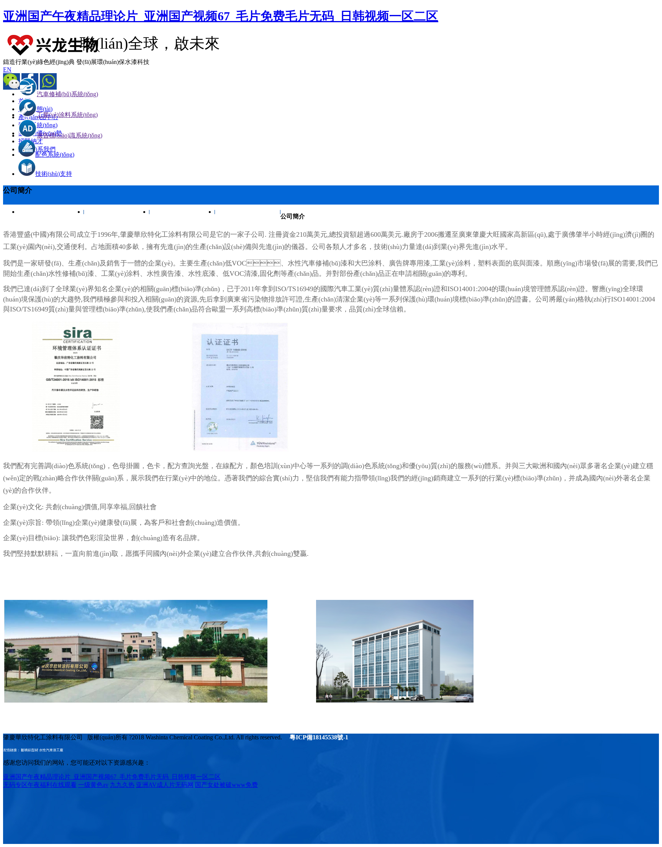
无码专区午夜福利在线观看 (40, 784)
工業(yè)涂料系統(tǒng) (67, 114)
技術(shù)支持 (53, 173)
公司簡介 (51, 211)
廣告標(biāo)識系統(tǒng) (69, 135)
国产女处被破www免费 (226, 784)
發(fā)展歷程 (247, 211)
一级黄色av (93, 784)
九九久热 (122, 784)
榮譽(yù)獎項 (182, 211)
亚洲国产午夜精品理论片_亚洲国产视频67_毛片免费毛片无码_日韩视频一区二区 (220, 16)
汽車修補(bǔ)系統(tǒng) (67, 94)
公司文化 (117, 211)
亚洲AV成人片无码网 (164, 784)
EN (7, 69)
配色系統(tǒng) (54, 154)
